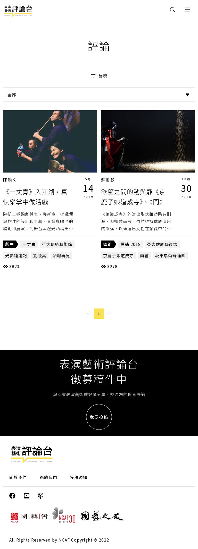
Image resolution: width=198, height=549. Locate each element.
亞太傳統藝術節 (57, 244)
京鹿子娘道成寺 (118, 255)
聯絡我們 (48, 477)
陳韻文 (10, 179)
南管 (144, 255)
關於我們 (18, 477)
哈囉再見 (61, 255)
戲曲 (9, 244)
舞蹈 (107, 244)
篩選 (103, 76)
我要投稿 (99, 417)
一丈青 (29, 244)
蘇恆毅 (108, 179)
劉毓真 (39, 255)
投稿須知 (78, 477)
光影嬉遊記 (16, 255)
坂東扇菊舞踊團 (170, 255)
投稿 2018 (130, 244)
